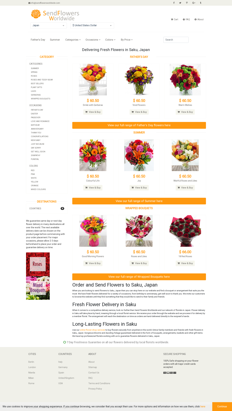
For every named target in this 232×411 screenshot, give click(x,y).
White (34, 178)
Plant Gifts (36, 87)
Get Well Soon (38, 152)
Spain (61, 372)
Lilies (33, 91)
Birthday (35, 125)
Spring (34, 72)
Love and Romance (40, 121)
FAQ (187, 19)
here (202, 406)
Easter (34, 114)
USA (60, 383)
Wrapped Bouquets (40, 99)
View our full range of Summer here (139, 201)
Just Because (37, 144)
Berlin (31, 362)
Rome (31, 383)
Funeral (35, 159)
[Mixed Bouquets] (38, 288)
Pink (33, 174)
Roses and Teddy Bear (42, 80)
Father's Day (38, 39)
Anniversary (37, 129)
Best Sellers (37, 83)
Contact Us (93, 372)
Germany (63, 367)
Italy (60, 362)
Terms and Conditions (99, 383)
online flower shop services (92, 330)
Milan (31, 378)
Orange (35, 185)
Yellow (34, 182)
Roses (34, 76)
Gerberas (36, 95)
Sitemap (92, 367)
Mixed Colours (38, 189)
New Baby (35, 140)
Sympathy (35, 155)
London (32, 367)
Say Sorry (36, 148)
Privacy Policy (95, 388)
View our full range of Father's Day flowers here (139, 125)
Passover (35, 117)
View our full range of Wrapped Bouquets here (139, 276)
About (200, 19)
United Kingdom (66, 378)
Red (33, 170)
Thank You (36, 133)
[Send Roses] (38, 264)
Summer (55, 39)
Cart (175, 19)
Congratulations (39, 136)
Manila (31, 372)
